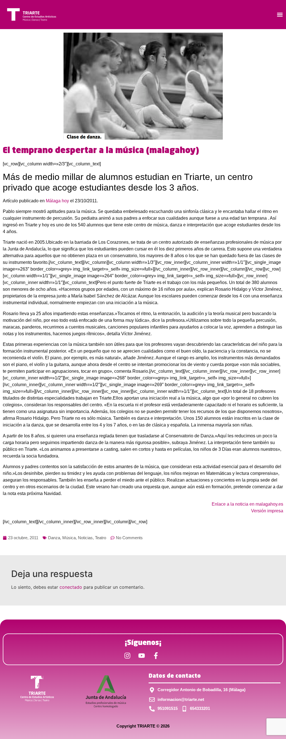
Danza (54, 537)
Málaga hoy (57, 200)
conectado (70, 587)
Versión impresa (267, 510)
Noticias (85, 537)
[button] (280, 14)
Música (69, 537)
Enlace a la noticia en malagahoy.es (247, 504)
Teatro (100, 537)
